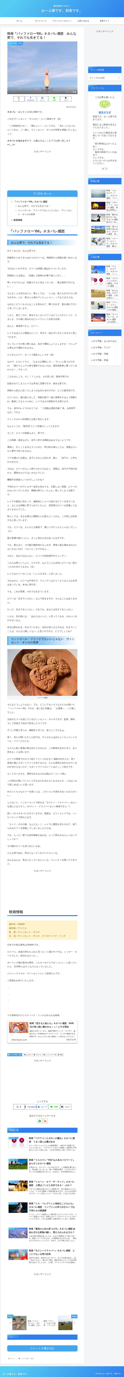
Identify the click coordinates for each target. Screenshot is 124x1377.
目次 (40, 193)
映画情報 (18, 220)
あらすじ (29, 1055)
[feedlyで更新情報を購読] (39, 1120)
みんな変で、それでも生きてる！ (34, 206)
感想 (61, 1055)
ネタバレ (39, 1055)
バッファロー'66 (50, 1055)
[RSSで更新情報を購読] (45, 1120)
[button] (66, 99)
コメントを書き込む (42, 1348)
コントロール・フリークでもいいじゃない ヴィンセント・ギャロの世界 (45, 212)
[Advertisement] (42, 170)
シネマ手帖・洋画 (16, 1055)
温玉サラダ (105, 112)
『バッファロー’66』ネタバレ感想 (30, 201)
